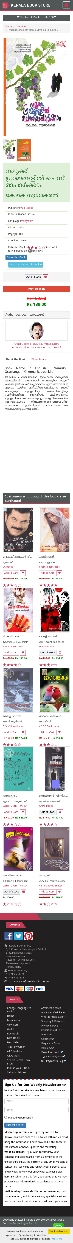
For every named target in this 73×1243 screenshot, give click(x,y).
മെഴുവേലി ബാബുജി (51, 642)
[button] (36, 18)
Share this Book (16, 257)
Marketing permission (20, 1117)
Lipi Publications (47, 647)
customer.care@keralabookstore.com (29, 981)
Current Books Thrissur (15, 806)
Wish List (12, 1029)
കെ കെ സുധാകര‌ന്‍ (52, 881)
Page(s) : (15, 234)
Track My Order (16, 1047)
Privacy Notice (49, 1025)
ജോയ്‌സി (45, 721)
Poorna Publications (49, 567)
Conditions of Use (51, 1030)
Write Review (39, 359)
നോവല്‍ (21, 26)
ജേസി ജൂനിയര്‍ (12, 721)
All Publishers (14, 1051)
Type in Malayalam (52, 1056)
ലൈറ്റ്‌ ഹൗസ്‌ (12, 716)
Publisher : (20, 208)
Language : (20, 221)
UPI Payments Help (52, 1061)
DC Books (8, 567)
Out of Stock (33, 276)
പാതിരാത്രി (46, 557)
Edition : (16, 227)
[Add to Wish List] (23, 573)
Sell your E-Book (16, 1072)
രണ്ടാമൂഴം (10, 796)
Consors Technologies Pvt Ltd (20, 1223)
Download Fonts (51, 1052)
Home (8, 26)
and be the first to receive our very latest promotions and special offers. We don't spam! (35, 1090)
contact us (11, 1166)
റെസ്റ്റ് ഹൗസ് (48, 636)
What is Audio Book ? (53, 1017)
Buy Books (13, 1033)
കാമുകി (44, 875)
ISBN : (21, 214)
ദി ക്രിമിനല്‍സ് (12, 636)
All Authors (13, 1055)
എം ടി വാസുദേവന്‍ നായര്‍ (19, 801)
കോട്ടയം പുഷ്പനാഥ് (15, 642)
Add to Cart (11, 573)
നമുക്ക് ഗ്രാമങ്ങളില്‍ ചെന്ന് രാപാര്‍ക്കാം (35, 178)
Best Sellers (14, 1042)
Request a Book (50, 1043)
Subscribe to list (15, 1125)
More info (57, 1238)
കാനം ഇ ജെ (47, 562)
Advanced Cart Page (53, 1012)
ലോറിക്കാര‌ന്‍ (12, 875)
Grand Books (46, 806)
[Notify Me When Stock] (45, 277)
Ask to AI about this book (25, 264)
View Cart (12, 1025)
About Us (46, 1034)
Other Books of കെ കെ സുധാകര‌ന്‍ (36, 344)
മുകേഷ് (7, 562)
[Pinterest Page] (28, 939)
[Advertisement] (36, 449)
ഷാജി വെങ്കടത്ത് (49, 801)
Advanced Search (51, 1008)
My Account (14, 1020)
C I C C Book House (13, 726)
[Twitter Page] (19, 939)
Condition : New (17, 240)
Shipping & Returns (52, 1021)
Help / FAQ (47, 1047)
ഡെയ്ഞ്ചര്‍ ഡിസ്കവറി (55, 796)
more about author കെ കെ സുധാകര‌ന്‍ (36, 347)
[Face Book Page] (9, 939)
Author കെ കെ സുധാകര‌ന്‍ (24, 315)
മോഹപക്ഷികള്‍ (50, 716)
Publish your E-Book (18, 1068)
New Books (14, 1038)
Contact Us (47, 1039)
